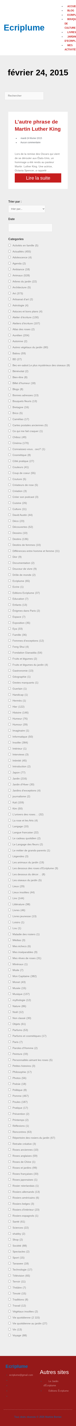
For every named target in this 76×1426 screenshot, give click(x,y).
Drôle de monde (24, 575)
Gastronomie (23, 670)
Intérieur (20, 748)
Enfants (20, 605)
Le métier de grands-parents (31, 850)
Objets (19, 1024)
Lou (17, 928)
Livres (19, 910)
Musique (21, 994)
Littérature (21, 904)
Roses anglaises (25, 1155)
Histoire (21, 712)
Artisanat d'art (23, 299)
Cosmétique (22, 455)
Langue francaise (26, 832)
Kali (18, 802)
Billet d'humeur (24, 383)
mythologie (22, 1000)
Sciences (21, 1227)
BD (17, 359)
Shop (18, 1239)
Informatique (23, 736)
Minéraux (20, 964)
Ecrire (18, 587)
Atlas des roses (24, 329)
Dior (17, 557)
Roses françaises (25, 1173)
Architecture (22, 287)
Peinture (20, 1054)
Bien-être (20, 377)
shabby (19, 1233)
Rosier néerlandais (26, 1185)
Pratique (20, 1107)
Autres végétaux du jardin (30, 347)
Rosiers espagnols (25, 1215)
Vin (17, 1329)
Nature (19, 1006)
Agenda (19, 263)
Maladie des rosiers (26, 934)
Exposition (21, 623)
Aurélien (21, 335)
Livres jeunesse (25, 916)
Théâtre (19, 1287)
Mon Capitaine (25, 976)
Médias (19, 940)
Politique (20, 1090)
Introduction (22, 766)
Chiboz (19, 437)
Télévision (21, 1275)
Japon (19, 772)
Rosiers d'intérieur (26, 1209)
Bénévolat (20, 371)
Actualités (22, 251)
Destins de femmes (27, 545)
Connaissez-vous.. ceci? (29, 449)
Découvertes (23, 527)
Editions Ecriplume (26, 593)
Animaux (21, 275)
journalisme (21, 796)
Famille (20, 634)
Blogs (18, 389)
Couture (19, 479)
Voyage (20, 1335)
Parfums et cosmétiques (29, 1036)
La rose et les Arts (25, 820)
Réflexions (21, 1126)
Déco (18, 521)
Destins (20, 539)
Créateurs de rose (25, 485)
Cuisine (20, 503)
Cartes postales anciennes (30, 425)
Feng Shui (21, 646)
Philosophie (22, 1072)
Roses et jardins (25, 1167)
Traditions (20, 1299)
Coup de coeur (24, 473)
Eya (18, 628)
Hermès (19, 700)
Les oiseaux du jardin (27, 880)
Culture (20, 509)
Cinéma (21, 443)
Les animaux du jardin (28, 862)
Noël (18, 1012)
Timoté (19, 1293)
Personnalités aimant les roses (33, 1060)
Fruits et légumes (25, 658)
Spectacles (21, 1251)
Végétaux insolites (25, 1311)
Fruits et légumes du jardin (30, 664)
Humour (20, 724)
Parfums (20, 1030)
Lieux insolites (24, 892)
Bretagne (21, 407)
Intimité (20, 760)
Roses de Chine (24, 1162)
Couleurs (21, 467)
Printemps (21, 1120)
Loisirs (18, 922)
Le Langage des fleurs (28, 844)
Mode (18, 970)
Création (20, 491)
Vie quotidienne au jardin (30, 1323)
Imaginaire (21, 730)
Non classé (22, 1018)
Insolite (20, 742)
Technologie (22, 1269)
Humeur (20, 718)
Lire (18, 898)
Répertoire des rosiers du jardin (34, 1137)
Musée (19, 988)
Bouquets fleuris (25, 401)
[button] (64, 2)
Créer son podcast (25, 497)
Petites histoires (24, 1066)
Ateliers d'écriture (26, 323)
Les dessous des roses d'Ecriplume (35, 868)
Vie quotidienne (26, 1317)
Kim (18, 808)
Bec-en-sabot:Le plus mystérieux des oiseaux (41, 365)
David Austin (23, 515)
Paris (18, 1042)
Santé (19, 1221)
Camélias (21, 419)
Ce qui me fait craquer (28, 431)
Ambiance (21, 269)
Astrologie (20, 305)
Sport (19, 1257)
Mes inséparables (25, 952)
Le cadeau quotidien (27, 838)
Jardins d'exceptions (27, 790)
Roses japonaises (25, 1179)
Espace (19, 616)
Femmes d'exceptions (28, 640)
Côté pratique (23, 461)
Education (20, 598)
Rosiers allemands (26, 1192)
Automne (20, 341)
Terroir (19, 1281)
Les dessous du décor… (29, 874)
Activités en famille (25, 245)
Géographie (22, 676)
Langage (21, 826)
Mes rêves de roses (27, 958)
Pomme (21, 1096)
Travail (19, 1305)
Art (18, 293)
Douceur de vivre (25, 568)
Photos (19, 1078)
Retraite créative (24, 1144)
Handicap (20, 694)
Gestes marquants (25, 682)
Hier (19, 706)
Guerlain (20, 688)
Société (20, 1245)
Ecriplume (24, 27)
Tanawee (21, 1263)
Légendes (20, 856)
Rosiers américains (26, 1197)
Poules (20, 1102)
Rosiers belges (23, 1203)
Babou (19, 353)
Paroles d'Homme (25, 1048)
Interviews (21, 754)
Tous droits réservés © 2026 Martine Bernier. (38, 1417)
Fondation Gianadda (27, 652)
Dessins (20, 533)
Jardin (20, 778)
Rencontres (22, 1132)
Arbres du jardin (25, 281)
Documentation (23, 563)
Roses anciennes (25, 1149)
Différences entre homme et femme (36, 551)
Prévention (21, 1114)
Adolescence (22, 257)
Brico (18, 413)
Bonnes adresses (26, 395)
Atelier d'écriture (26, 317)
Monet (19, 982)
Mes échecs (22, 946)
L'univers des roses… (28, 814)
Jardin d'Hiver (23, 784)
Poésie (19, 1084)
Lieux (19, 886)
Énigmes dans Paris (26, 610)
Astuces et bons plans (27, 311)
